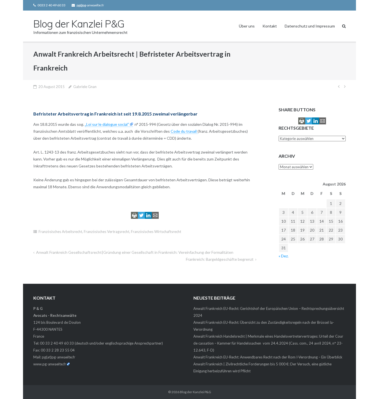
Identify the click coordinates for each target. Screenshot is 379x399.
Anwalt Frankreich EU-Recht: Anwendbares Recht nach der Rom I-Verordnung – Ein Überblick (267, 357)
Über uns (247, 26)
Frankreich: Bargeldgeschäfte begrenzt (220, 259)
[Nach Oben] (365, 385)
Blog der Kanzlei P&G (195, 392)
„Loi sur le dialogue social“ (107, 124)
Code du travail (184, 131)
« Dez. (284, 256)
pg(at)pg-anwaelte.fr (58, 357)
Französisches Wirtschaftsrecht (156, 231)
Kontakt (269, 26)
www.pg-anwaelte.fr (49, 364)
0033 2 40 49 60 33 (51, 5)
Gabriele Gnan (85, 86)
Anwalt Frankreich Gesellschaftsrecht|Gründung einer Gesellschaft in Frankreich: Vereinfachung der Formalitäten (134, 252)
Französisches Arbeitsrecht (60, 231)
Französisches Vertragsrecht (106, 231)
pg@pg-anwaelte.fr (90, 5)
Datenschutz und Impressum (310, 26)
